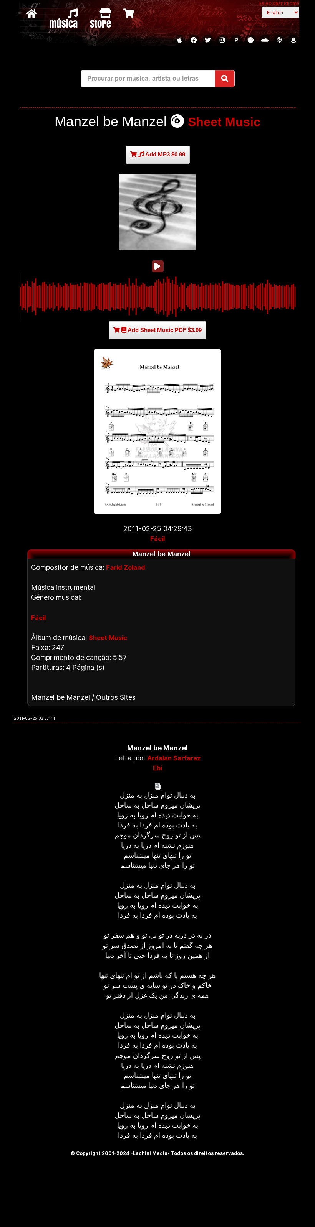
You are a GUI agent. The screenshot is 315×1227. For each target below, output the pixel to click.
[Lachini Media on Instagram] (222, 40)
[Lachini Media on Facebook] (193, 40)
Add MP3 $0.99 (164, 154)
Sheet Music (224, 122)
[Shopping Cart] (129, 13)
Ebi (157, 768)
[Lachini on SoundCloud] (264, 40)
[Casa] (32, 13)
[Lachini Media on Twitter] (208, 40)
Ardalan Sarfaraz (174, 758)
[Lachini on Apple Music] (179, 40)
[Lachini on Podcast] (279, 40)
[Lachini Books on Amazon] (293, 40)
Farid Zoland (125, 567)
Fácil (157, 539)
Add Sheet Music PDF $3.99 (164, 330)
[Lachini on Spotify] (250, 40)
